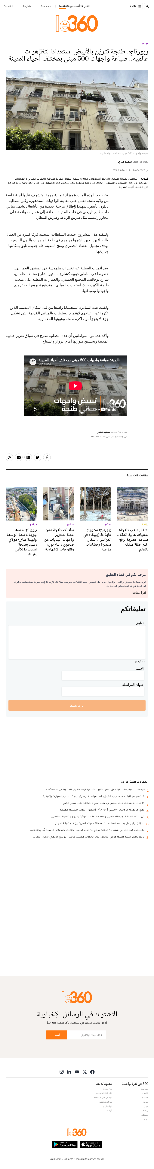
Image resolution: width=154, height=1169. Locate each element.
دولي (146, 1119)
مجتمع (145, 43)
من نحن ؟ (107, 1089)
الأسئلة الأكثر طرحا (103, 1093)
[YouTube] (77, 1071)
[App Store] (91, 1144)
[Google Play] (65, 1144)
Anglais (27, 6)
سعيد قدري (125, 161)
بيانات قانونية (105, 1102)
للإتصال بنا (107, 1106)
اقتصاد (145, 1093)
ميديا (146, 1106)
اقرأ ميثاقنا (139, 593)
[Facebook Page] (92, 1071)
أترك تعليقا (77, 705)
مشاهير (144, 1115)
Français (46, 6)
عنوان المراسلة (133, 685)
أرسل (57, 1034)
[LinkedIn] (69, 1071)
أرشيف (109, 1110)
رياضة (145, 1110)
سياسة (144, 1089)
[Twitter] (84, 1071)
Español (8, 6)
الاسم (140, 669)
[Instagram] (61, 1071)
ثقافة (145, 1102)
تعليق (140, 623)
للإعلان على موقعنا (103, 1097)
